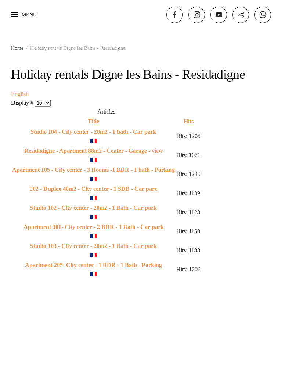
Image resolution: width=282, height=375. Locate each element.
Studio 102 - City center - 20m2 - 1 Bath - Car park (93, 208)
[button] (24, 14)
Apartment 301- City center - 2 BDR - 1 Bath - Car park (94, 227)
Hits (189, 121)
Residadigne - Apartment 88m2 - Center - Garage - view (93, 151)
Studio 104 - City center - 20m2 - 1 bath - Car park (93, 132)
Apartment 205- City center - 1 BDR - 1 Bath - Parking (93, 265)
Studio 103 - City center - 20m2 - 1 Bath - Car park (93, 246)
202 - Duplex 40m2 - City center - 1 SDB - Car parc (93, 189)
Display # (23, 103)
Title (93, 121)
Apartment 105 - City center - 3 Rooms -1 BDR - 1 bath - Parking (93, 170)
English (20, 94)
